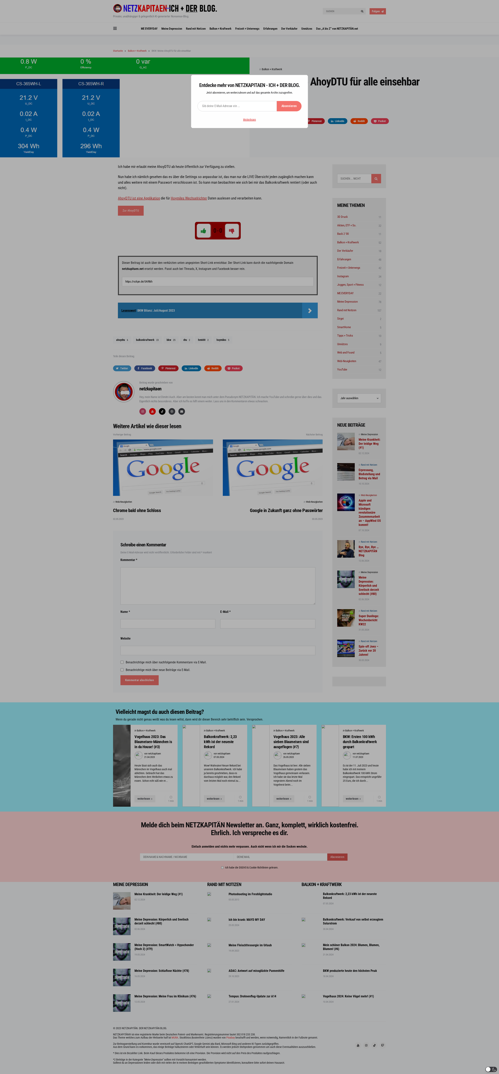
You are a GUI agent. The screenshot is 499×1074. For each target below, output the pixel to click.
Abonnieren (289, 106)
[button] (491, 1069)
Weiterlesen (249, 119)
